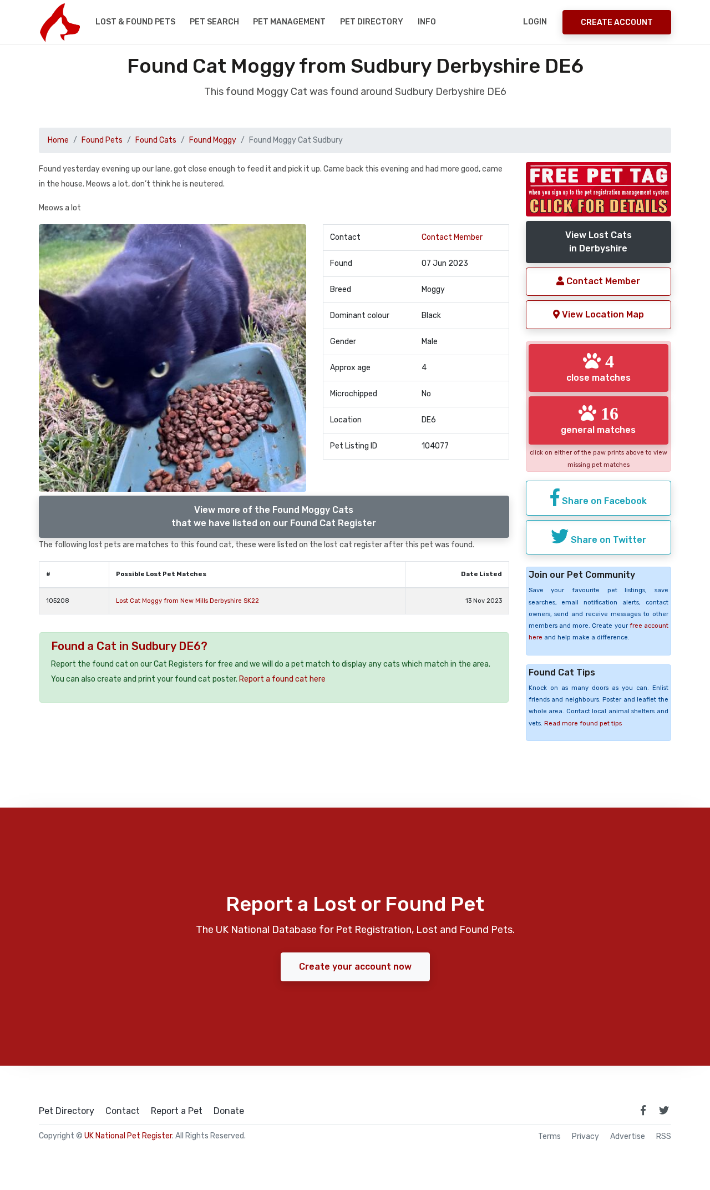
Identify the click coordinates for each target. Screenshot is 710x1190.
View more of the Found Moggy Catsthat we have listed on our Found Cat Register (273, 516)
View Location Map (602, 314)
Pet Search (214, 22)
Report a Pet (176, 1111)
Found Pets (102, 140)
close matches (598, 367)
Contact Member (452, 237)
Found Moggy (212, 140)
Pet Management (289, 22)
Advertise (627, 1136)
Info (427, 22)
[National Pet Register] (59, 22)
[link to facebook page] (643, 1110)
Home (58, 140)
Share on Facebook (603, 501)
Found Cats (155, 140)
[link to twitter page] (664, 1110)
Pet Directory (371, 22)
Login (535, 22)
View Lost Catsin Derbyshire (598, 242)
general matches (598, 419)
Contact (122, 1111)
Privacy (585, 1136)
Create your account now (355, 966)
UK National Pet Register (128, 1136)
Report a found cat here (282, 679)
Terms (549, 1136)
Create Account (617, 22)
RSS (663, 1136)
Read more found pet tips (583, 723)
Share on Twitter (607, 540)
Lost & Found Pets (135, 22)
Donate (229, 1111)
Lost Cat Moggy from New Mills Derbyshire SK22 (187, 600)
